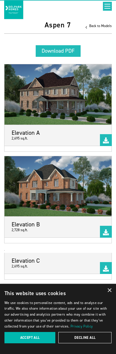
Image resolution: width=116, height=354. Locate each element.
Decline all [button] (84, 337)
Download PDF (58, 50)
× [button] (109, 290)
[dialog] (58, 319)
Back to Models (100, 26)
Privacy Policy (81, 326)
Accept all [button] (30, 337)
